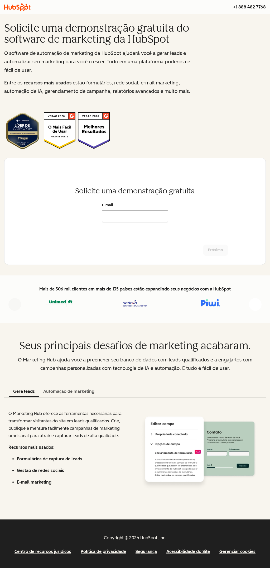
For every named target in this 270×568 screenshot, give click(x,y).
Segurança (146, 551)
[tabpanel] (135, 450)
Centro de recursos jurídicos (43, 551)
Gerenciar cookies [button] (237, 551)
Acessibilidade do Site (188, 551)
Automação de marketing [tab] (68, 391)
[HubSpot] (17, 7)
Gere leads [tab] (24, 391)
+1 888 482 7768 (249, 6)
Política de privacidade (103, 551)
